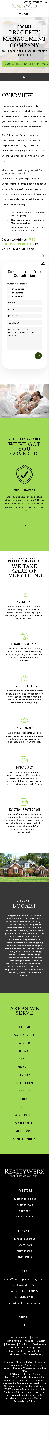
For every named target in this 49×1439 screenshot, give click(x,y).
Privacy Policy (32, 1374)
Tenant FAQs (24, 1244)
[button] (45, 2)
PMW (24, 1371)
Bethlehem (39, 1344)
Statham (24, 1344)
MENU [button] (24, 14)
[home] (24, 6)
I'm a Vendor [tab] (17, 296)
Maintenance (24, 1250)
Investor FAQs (24, 1204)
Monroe (11, 1344)
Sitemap (16, 1374)
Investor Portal (25, 1216)
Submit (38, 355)
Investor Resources (24, 1198)
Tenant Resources (24, 1238)
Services (24, 1210)
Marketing (24, 76)
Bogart (41, 1340)
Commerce (16, 1347)
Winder (29, 1340)
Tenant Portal (24, 1256)
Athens (36, 1337)
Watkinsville (14, 1340)
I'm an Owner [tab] (17, 288)
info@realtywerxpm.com (24, 1302)
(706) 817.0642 (33, 2)
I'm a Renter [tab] (17, 292)
